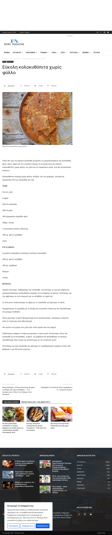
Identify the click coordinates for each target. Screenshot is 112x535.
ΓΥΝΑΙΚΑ (43, 53)
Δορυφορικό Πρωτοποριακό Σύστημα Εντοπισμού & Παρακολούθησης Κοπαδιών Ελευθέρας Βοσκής (61, 466)
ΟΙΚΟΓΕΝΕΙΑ (30, 53)
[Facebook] (100, 32)
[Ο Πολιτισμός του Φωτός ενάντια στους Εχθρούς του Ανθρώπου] (7, 464)
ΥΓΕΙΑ (54, 53)
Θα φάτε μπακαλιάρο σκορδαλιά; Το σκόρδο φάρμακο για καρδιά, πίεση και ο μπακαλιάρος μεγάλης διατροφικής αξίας (12, 428)
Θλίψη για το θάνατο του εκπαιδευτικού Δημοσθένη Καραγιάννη (24, 484)
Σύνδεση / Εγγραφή (24, 32)
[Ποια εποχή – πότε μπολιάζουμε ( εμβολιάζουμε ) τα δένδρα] (45, 489)
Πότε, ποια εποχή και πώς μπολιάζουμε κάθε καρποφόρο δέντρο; (61, 478)
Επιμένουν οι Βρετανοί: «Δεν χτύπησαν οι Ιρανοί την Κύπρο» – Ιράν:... (24, 474)
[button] (97, 32)
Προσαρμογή (13, 526)
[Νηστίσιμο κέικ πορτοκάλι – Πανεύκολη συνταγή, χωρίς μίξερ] (61, 414)
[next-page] (38, 436)
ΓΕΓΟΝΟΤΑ (17, 53)
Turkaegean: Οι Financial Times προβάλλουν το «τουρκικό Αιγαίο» (56, 388)
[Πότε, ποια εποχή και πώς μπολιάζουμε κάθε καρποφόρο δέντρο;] (45, 479)
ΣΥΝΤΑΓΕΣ (17, 58)
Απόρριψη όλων (27, 526)
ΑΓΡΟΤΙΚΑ (73, 53)
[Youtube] (108, 32)
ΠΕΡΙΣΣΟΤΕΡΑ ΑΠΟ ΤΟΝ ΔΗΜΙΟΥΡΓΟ (35, 402)
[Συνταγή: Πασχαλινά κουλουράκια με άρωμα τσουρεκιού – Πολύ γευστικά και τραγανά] (37, 414)
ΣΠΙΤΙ (63, 53)
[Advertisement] (56, 15)
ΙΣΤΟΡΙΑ (97, 53)
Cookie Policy (101, 533)
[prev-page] (35, 436)
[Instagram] (104, 32)
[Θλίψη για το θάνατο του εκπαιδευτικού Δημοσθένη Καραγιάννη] (7, 485)
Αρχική (4, 58)
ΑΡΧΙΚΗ (7, 53)
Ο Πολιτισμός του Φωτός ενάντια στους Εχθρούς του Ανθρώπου (25, 463)
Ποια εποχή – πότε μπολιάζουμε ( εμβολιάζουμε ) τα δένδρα (59, 490)
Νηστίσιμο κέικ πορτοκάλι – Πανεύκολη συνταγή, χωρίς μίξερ (60, 426)
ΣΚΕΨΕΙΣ (85, 53)
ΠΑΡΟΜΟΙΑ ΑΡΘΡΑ (11, 402)
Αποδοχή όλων (42, 526)
